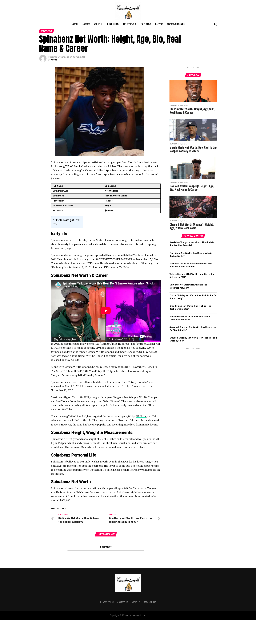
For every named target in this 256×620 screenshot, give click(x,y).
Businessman (113, 24)
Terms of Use (150, 602)
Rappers (159, 24)
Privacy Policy (107, 602)
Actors (75, 24)
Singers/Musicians (175, 24)
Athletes (98, 24)
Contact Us (122, 602)
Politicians (145, 24)
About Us (136, 602)
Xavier (54, 60)
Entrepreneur (129, 24)
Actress (86, 24)
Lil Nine (141, 416)
